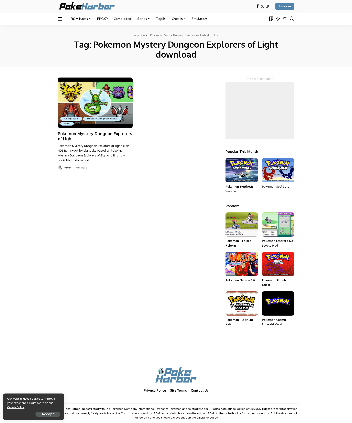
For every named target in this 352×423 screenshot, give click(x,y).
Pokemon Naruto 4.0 (240, 280)
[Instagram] (267, 6)
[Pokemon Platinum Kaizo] (242, 303)
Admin (68, 167)
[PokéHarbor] (87, 6)
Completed (71, 118)
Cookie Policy (15, 407)
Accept (48, 414)
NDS (67, 123)
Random (285, 6)
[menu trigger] (63, 19)
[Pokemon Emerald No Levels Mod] (278, 224)
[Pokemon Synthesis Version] (242, 170)
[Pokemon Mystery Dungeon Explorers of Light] (95, 103)
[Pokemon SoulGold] (278, 170)
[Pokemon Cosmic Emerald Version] (278, 303)
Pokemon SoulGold (275, 186)
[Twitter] (262, 6)
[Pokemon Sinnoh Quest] (278, 264)
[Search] (291, 19)
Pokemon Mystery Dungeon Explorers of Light (95, 136)
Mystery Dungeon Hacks (102, 118)
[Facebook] (257, 6)
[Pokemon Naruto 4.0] (242, 264)
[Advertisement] (260, 110)
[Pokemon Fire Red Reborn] (242, 224)
